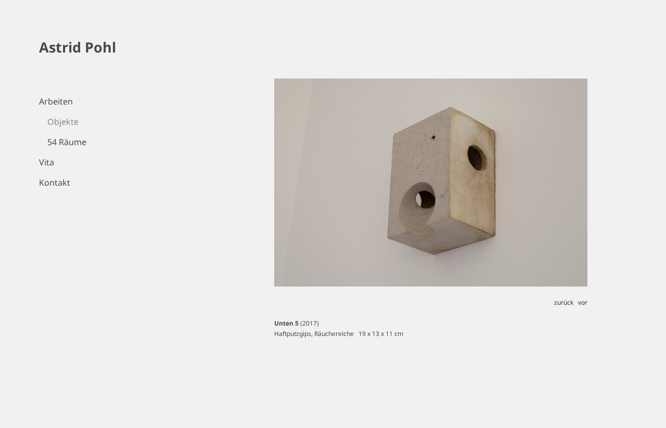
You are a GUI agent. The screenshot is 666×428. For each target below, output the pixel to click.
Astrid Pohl (77, 47)
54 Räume (66, 142)
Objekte (63, 121)
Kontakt (54, 182)
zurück (563, 302)
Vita (46, 162)
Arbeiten (56, 101)
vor (582, 302)
